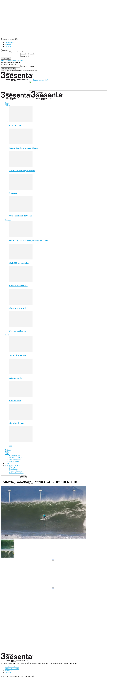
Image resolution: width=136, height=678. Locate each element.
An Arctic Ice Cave (17, 355)
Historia (12, 467)
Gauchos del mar (16, 423)
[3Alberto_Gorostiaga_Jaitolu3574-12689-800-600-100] (43, 538)
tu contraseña (25, 56)
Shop (7, 463)
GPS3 (7, 454)
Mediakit (8, 44)
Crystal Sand (15, 125)
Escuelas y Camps (15, 457)
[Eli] (21, 442)
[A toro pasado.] (21, 374)
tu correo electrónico (27, 66)
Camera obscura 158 (18, 285)
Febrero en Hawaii (17, 331)
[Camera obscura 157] (21, 304)
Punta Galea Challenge (13, 465)
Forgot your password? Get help (12, 60)
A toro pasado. (15, 378)
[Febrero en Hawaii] (21, 327)
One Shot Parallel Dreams (20, 216)
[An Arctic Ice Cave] (21, 351)
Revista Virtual (14, 461)
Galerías (8, 220)
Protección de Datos (12, 669)
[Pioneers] (21, 189)
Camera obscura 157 (18, 308)
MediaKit (8, 671)
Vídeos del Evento (15, 471)
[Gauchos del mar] (21, 419)
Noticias (8, 450)
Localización (13, 469)
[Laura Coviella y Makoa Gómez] (21, 144)
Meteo (7, 452)
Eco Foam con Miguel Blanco (22, 171)
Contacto (8, 46)
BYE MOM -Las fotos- (19, 263)
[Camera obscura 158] (21, 281)
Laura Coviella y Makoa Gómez (23, 148)
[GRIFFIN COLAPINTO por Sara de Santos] (21, 236)
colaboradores (9, 42)
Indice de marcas (15, 459)
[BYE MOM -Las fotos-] (21, 259)
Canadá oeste (15, 400)
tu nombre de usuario (28, 54)
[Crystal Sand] (21, 121)
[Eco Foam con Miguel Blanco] (21, 166)
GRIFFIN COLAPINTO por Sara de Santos (28, 240)
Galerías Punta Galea (16, 473)
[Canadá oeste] (21, 396)
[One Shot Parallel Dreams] (21, 212)
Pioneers (13, 193)
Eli (10, 446)
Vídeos (7, 105)
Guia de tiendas (14, 456)
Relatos (7, 335)
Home (7, 103)
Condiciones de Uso (12, 667)
